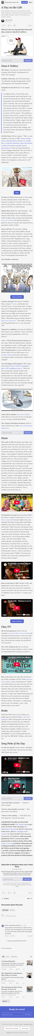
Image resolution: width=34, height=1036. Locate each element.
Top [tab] (3, 956)
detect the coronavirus (8, 321)
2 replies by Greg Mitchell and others (16, 941)
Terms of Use (25, 883)
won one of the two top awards (18, 633)
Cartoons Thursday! (8, 961)
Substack (8, 1032)
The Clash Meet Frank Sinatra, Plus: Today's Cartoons (11, 974)
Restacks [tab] (12, 910)
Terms (20, 1024)
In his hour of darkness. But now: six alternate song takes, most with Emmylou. (11, 992)
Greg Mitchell (9, 20)
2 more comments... (6, 948)
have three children (23, 414)
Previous (6, 898)
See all (5, 1001)
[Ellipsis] (32, 925)
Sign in (30, 2)
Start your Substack (12, 1028)
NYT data (13, 304)
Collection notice (28, 1024)
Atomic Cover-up (7, 843)
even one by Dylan (7, 220)
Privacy (16, 1024)
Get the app (25, 1028)
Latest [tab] (7, 956)
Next (28, 898)
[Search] (31, 956)
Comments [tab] (5, 910)
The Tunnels (19, 824)
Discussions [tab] (14, 956)
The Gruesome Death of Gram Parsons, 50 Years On (11, 988)
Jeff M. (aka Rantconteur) (12, 925)
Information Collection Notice (18, 884)
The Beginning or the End (14, 828)
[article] (17, 965)
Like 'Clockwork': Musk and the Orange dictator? (12, 978)
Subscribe (24, 2)
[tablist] (8, 910)
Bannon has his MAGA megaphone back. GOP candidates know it (15, 367)
